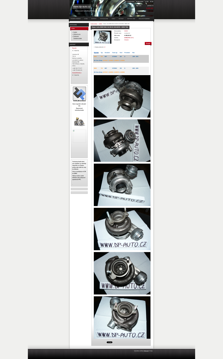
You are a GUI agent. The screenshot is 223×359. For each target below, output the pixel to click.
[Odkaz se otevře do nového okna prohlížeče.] (102, 44)
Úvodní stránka (94, 23)
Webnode (146, 351)
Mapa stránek (140, 1)
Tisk (152, 1)
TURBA (100, 23)
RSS (147, 1)
